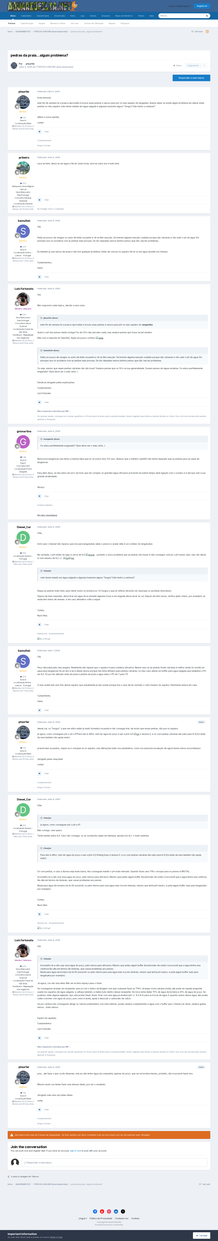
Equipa (42, 23)
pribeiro (24, 157)
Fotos (72, 16)
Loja (82, 16)
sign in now (75, 1150)
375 (24, 183)
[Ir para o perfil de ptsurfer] (14, 65)
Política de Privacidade (101, 1218)
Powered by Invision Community (109, 1225)
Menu (13, 16)
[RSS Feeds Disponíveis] (207, 32)
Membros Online (57, 23)
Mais (152, 16)
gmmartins (24, 431)
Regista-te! (202, 6)
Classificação (27, 23)
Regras (112, 23)
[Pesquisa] (207, 15)
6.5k (24, 314)
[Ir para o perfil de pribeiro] (23, 168)
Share (178, 65)
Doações (106, 16)
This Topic (195, 16)
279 (24, 246)
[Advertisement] (109, 42)
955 (24, 553)
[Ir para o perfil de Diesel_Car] (23, 537)
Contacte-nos (121, 1218)
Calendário (26, 16)
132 (24, 117)
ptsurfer (30, 63)
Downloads (60, 16)
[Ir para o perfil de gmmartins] (23, 441)
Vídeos (141, 16)
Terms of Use (56, 1237)
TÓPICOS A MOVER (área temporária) (54, 67)
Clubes (93, 16)
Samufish (24, 220)
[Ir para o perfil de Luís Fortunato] (23, 299)
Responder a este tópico (191, 78)
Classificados (43, 16)
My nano (41, 515)
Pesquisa (125, 23)
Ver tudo (75, 23)
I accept (202, 1235)
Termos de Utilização (94, 23)
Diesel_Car (24, 527)
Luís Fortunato (24, 288)
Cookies (135, 1218)
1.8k (24, 457)
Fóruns (11, 23)
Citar (46, 131)
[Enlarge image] (100, 338)
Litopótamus (51, 515)
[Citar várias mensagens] (39, 132)
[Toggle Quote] (41, 318)
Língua (82, 1218)
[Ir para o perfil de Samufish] (23, 231)
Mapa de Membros (124, 16)
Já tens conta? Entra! (179, 6)
